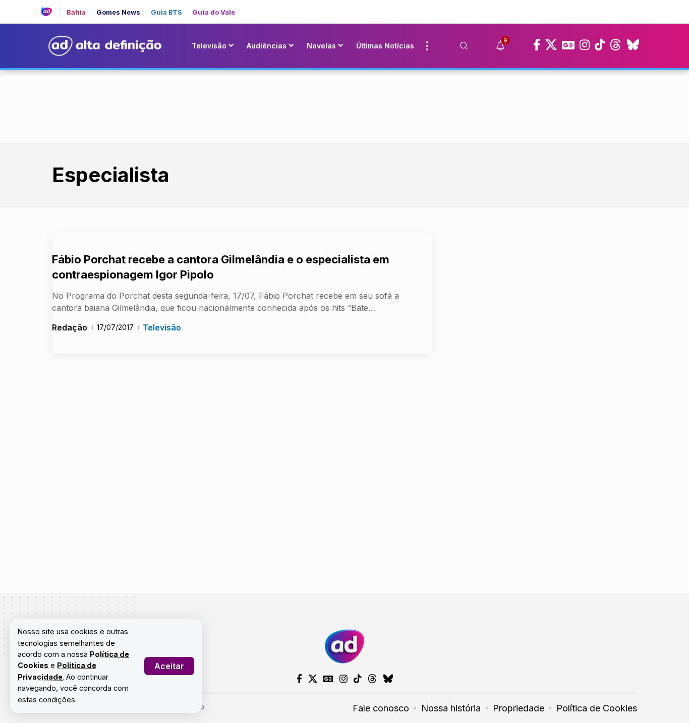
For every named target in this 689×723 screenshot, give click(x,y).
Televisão (162, 327)
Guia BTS (167, 12)
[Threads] (615, 45)
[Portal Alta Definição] (344, 646)
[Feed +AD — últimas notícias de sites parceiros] (50, 11)
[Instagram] (584, 45)
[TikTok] (599, 45)
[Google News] (568, 45)
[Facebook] (537, 45)
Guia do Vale (213, 12)
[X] (551, 45)
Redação (69, 327)
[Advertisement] (344, 104)
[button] (169, 666)
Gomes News (118, 12)
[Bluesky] (633, 45)
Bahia (76, 12)
